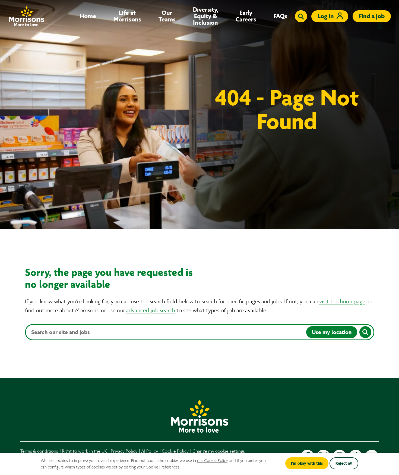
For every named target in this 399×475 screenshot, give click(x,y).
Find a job (372, 16)
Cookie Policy (175, 451)
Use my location (332, 332)
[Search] (365, 332)
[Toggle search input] (301, 16)
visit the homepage (342, 301)
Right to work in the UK (84, 451)
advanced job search (150, 310)
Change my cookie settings (218, 451)
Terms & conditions (39, 451)
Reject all (343, 463)
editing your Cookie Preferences (151, 467)
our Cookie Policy (212, 460)
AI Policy (149, 451)
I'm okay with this (307, 463)
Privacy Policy (124, 451)
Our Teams (167, 16)
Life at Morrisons (127, 16)
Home (88, 16)
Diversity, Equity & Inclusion (205, 16)
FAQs (280, 16)
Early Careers (246, 16)
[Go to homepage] (26, 16)
